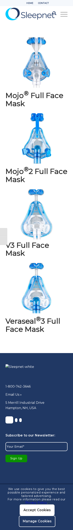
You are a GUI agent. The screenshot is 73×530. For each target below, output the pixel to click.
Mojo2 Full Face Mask (36, 175)
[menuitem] (29, 3)
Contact (43, 3)
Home (29, 3)
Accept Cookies (37, 510)
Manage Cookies (37, 521)
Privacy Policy (36, 502)
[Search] (52, 14)
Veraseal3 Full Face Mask (32, 325)
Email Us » (13, 394)
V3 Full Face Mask (27, 249)
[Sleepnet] (30, 14)
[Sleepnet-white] (30, 370)
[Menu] (62, 14)
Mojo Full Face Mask (34, 99)
